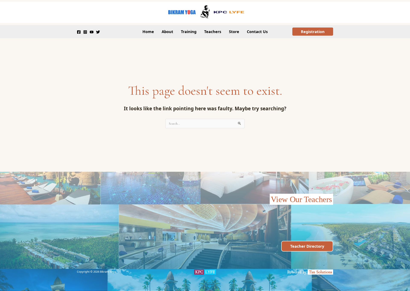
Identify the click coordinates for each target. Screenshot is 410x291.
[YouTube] (92, 32)
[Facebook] (79, 32)
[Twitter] (98, 32)
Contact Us (257, 31)
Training (188, 31)
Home (148, 31)
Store (234, 31)
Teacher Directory (307, 246)
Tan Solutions (321, 272)
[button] (312, 32)
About (167, 31)
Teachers (212, 31)
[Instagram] (85, 32)
